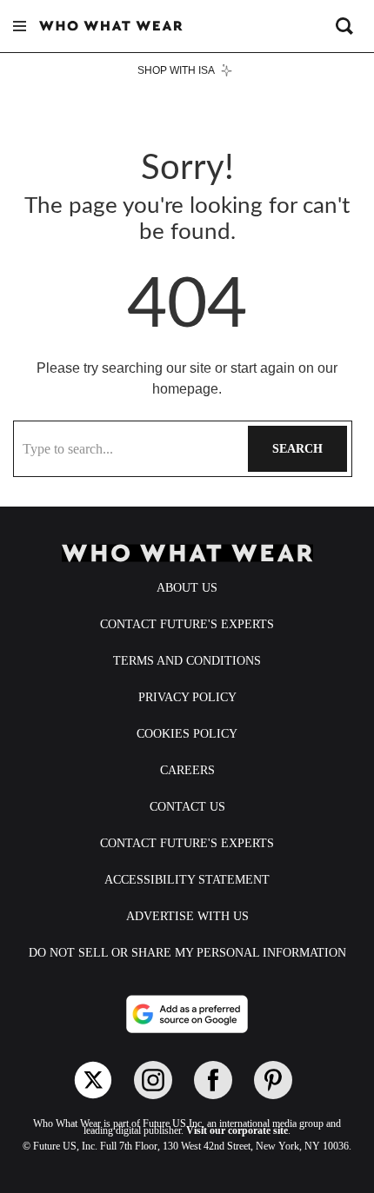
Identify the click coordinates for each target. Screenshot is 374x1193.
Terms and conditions (187, 660)
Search (297, 448)
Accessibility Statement (187, 879)
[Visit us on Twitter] (93, 1080)
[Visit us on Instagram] (153, 1080)
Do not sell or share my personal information (187, 952)
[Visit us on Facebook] (213, 1080)
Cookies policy (187, 733)
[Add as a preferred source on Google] (187, 1014)
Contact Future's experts (187, 624)
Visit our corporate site (237, 1130)
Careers (187, 770)
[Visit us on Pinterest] (273, 1080)
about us (187, 587)
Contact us (187, 806)
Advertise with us (187, 916)
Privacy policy (187, 697)
